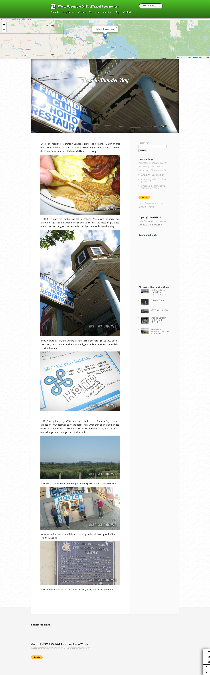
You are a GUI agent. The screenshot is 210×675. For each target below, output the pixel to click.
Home (37, 55)
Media (81, 12)
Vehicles (94, 12)
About (107, 12)
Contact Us (128, 12)
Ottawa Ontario (158, 300)
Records (55, 12)
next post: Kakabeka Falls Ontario (16, 19)
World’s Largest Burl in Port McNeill (158, 320)
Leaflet (180, 57)
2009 (44, 55)
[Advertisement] (67, 631)
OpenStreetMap (192, 57)
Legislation (68, 12)
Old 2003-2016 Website (150, 224)
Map (117, 12)
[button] (105, 36)
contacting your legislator (152, 174)
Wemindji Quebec (159, 309)
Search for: (144, 142)
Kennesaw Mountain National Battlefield (160, 331)
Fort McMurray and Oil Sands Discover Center (159, 292)
